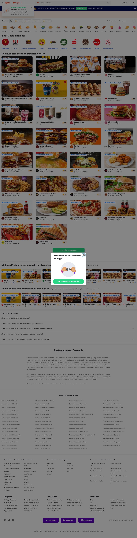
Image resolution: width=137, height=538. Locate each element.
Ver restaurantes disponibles (68, 281)
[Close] (83, 255)
